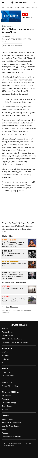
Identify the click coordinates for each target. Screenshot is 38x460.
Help (4, 429)
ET (17, 67)
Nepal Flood (19, 7)
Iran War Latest (7, 335)
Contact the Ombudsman (11, 436)
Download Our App (9, 402)
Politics (34, 7)
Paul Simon (11, 61)
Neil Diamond (29, 58)
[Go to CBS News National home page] (19, 2)
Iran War (10, 7)
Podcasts (5, 399)
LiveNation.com (26, 226)
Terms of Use (7, 382)
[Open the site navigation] (6, 2)
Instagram (5, 359)
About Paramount (8, 419)
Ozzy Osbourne (9, 52)
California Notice (8, 376)
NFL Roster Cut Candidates (12, 339)
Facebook (5, 355)
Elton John (17, 58)
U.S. (3, 7)
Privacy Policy (7, 372)
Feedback (5, 433)
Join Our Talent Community (12, 426)
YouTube (5, 352)
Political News (7, 332)
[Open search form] (35, 2)
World (28, 7)
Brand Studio (7, 406)
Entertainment (7, 26)
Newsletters (6, 396)
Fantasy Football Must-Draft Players (15, 342)
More (11, 236)
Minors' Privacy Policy (10, 386)
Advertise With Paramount (11, 422)
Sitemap (5, 409)
